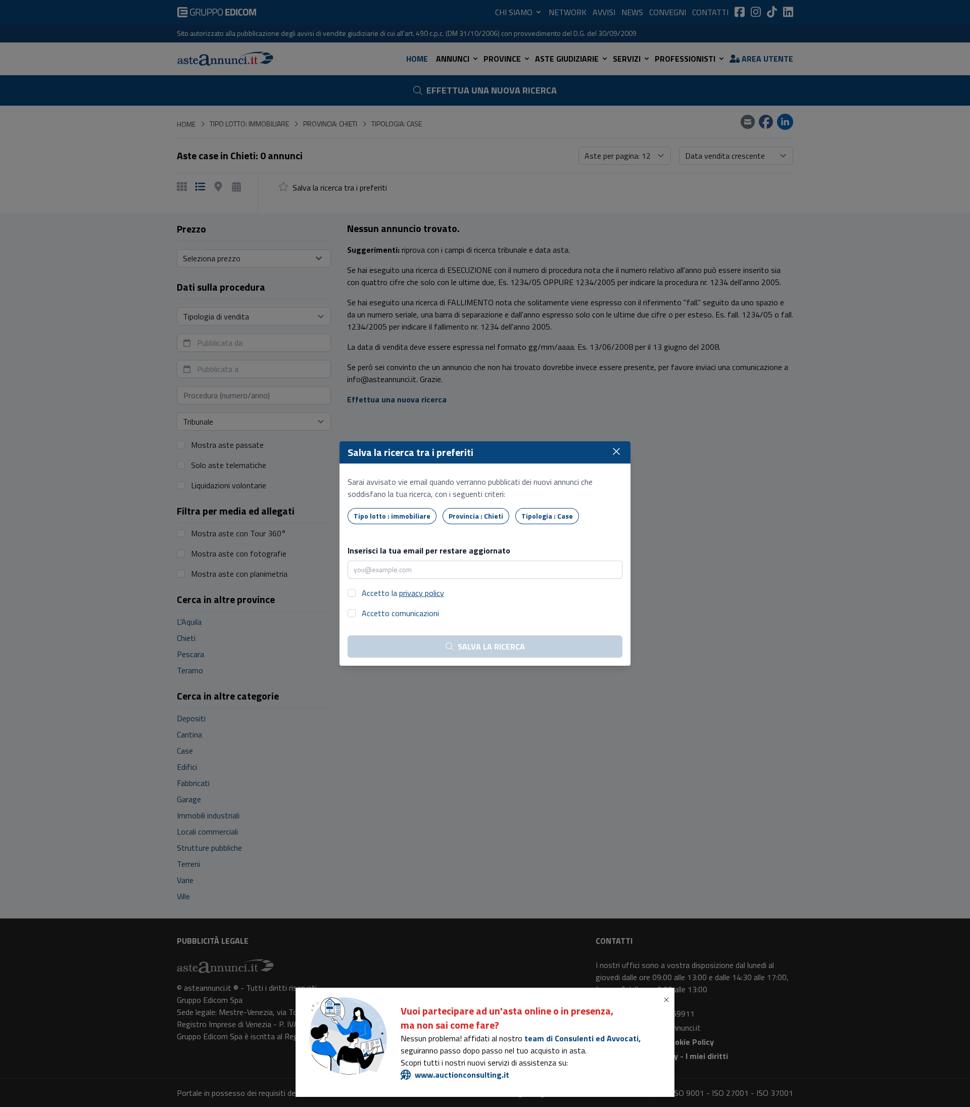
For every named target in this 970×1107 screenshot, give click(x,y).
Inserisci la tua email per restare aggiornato (429, 550)
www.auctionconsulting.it (462, 1075)
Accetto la (403, 593)
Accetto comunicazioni (400, 613)
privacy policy (421, 593)
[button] (668, 1000)
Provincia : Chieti (476, 516)
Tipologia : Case (547, 516)
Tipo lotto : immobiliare (392, 516)
